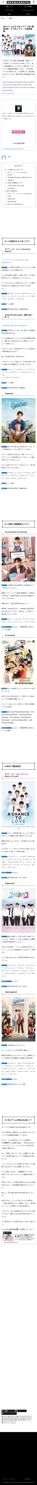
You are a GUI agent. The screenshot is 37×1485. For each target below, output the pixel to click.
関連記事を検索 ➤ (18, 132)
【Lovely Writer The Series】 (16, 185)
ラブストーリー (22, 1410)
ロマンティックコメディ (10, 1413)
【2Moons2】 (11, 199)
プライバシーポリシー (9, 1479)
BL (4, 1410)
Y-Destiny (19, 1419)
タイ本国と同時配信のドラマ (14, 183)
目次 (15, 166)
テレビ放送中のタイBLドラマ (14, 169)
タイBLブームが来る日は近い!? (14, 204)
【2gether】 (10, 180)
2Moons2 (13, 1417)
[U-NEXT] (15, 627)
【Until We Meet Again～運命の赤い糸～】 (20, 177)
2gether (5, 1417)
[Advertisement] (18, 222)
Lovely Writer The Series (24, 1417)
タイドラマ (28, 1419)
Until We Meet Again (9, 1419)
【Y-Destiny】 (11, 188)
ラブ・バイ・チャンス (9, 1422)
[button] (33, 724)
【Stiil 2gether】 (12, 201)
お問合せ (27, 1479)
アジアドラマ (11, 1410)
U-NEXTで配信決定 (11, 191)
